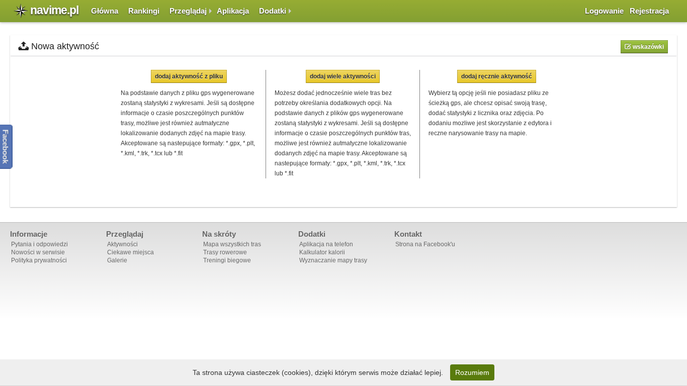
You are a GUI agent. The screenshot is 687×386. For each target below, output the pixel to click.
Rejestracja (649, 11)
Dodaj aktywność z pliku (189, 76)
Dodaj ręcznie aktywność (496, 76)
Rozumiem (472, 372)
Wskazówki (647, 46)
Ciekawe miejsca (130, 252)
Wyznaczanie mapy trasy (333, 260)
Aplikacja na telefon (326, 244)
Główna (104, 11)
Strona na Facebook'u (425, 244)
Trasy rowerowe (225, 252)
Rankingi (143, 11)
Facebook (6, 147)
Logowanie (604, 11)
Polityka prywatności (39, 260)
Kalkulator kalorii (322, 252)
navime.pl (54, 10)
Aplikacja (233, 11)
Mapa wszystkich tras (232, 244)
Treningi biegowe (227, 260)
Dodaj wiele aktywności (343, 76)
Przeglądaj (188, 11)
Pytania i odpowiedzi (39, 244)
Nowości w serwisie (38, 252)
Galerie (117, 260)
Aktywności (122, 244)
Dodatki (272, 11)
